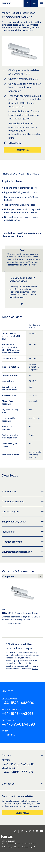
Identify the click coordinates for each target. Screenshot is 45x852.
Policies (25, 847)
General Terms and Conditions (12, 844)
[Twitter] (22, 831)
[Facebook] (33, 831)
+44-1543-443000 (18, 703)
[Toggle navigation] (41, 3)
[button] (15, 831)
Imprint (32, 847)
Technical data (36, 173)
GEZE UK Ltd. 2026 (8, 841)
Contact (6, 755)
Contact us (23, 150)
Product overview (13, 173)
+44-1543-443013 (17, 713)
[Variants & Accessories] (22, 577)
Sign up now (22, 813)
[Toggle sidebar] (34, 3)
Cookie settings (6, 847)
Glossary (17, 847)
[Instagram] (30, 831)
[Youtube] (41, 831)
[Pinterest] (37, 831)
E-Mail (35, 668)
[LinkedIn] (26, 831)
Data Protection (30, 844)
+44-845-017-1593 (18, 724)
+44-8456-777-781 (18, 772)
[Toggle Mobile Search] (27, 3)
